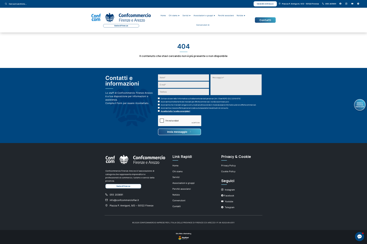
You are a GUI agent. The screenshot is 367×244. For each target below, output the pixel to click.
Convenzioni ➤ (203, 25)
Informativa (182, 98)
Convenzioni (178, 200)
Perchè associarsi (181, 189)
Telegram (229, 207)
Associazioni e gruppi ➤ (204, 15)
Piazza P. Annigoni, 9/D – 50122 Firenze (300, 3)
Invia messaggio (177, 131)
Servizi (176, 177)
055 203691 (331, 3)
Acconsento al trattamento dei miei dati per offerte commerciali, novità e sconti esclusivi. (195, 102)
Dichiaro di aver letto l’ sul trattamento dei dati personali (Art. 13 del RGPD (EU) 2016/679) (201, 98)
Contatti (265, 20)
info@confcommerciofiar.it (124, 200)
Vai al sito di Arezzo (265, 4)
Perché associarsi (226, 15)
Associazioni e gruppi (183, 183)
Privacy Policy (228, 165)
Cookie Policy (228, 171)
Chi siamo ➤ (174, 15)
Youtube (228, 201)
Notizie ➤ (241, 15)
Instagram (229, 189)
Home (163, 15)
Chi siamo (177, 171)
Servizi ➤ (186, 15)
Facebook (229, 195)
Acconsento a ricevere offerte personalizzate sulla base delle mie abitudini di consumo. (195, 108)
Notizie (176, 194)
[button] (359, 236)
